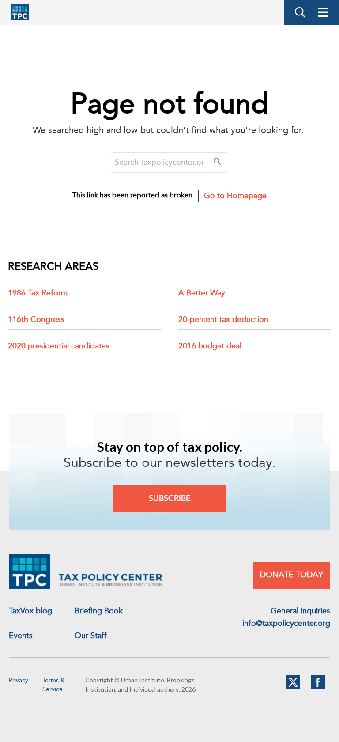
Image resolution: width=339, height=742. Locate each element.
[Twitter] (293, 687)
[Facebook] (318, 687)
